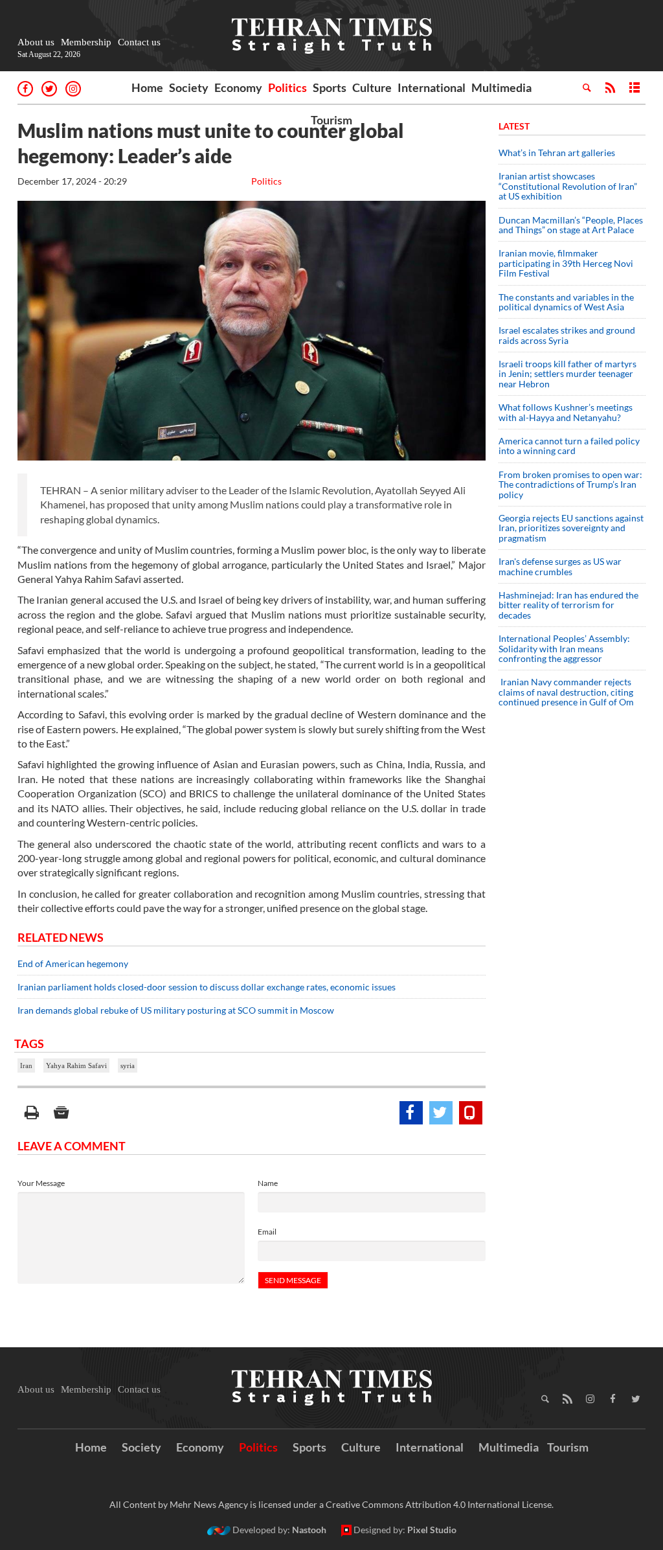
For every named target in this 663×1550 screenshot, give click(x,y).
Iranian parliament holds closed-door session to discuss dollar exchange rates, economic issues (206, 986)
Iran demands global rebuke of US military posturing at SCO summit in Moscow (175, 1010)
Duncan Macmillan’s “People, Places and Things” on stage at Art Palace (571, 224)
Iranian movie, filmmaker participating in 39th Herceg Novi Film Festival (566, 263)
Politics (287, 87)
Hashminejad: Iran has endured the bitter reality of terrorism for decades (568, 605)
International (432, 87)
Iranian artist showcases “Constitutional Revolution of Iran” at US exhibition (568, 185)
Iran (26, 1065)
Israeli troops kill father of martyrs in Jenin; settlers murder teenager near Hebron (567, 373)
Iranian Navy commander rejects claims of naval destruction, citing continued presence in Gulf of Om (566, 691)
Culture (372, 87)
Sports (329, 87)
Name (268, 1183)
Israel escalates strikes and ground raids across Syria (567, 335)
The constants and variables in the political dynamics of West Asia (566, 301)
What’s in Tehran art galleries (557, 152)
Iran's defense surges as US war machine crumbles (560, 566)
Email (267, 1232)
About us (35, 42)
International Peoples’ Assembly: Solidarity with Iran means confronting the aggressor (564, 648)
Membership (86, 42)
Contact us (139, 42)
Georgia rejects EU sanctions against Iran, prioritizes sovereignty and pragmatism (571, 527)
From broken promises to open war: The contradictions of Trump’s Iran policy (570, 484)
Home (147, 87)
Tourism (331, 120)
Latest (514, 125)
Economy (238, 87)
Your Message (41, 1183)
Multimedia (501, 87)
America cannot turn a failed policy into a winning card (569, 445)
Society (188, 87)
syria (127, 1065)
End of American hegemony (72, 963)
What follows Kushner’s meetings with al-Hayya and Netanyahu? (566, 412)
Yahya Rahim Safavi (76, 1065)
